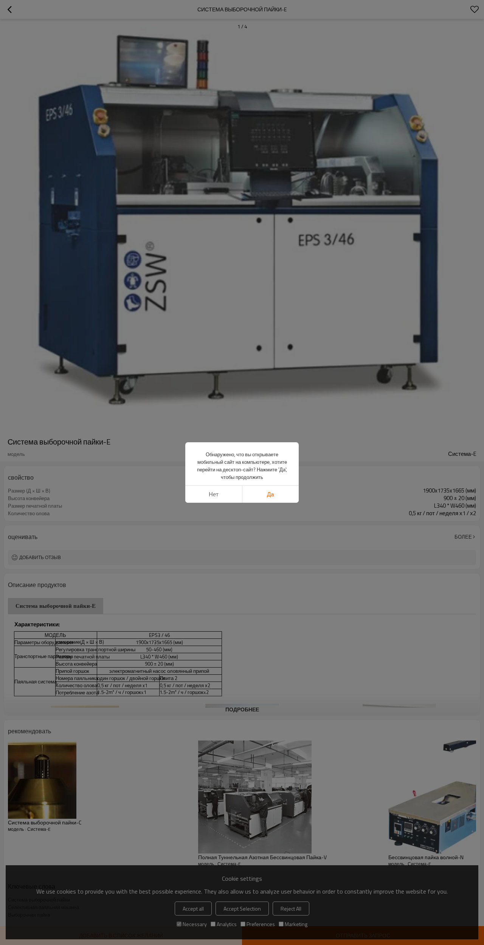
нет (214, 494)
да (270, 494)
